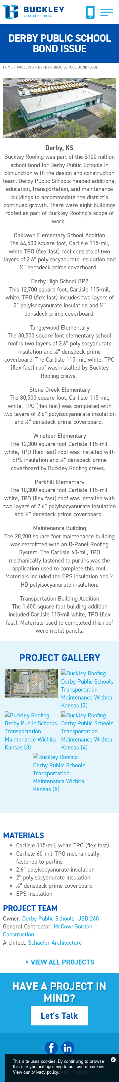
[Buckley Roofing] (33, 16)
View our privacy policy (35, 1072)
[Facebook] (51, 1053)
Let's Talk (59, 1016)
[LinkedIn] (67, 1053)
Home (8, 67)
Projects (25, 67)
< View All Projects (59, 962)
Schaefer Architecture (55, 943)
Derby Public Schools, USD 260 (60, 919)
